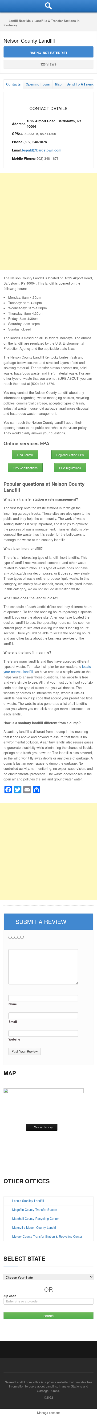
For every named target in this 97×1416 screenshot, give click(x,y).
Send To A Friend (80, 84)
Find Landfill (25, 455)
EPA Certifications (25, 467)
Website (14, 1039)
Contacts (13, 84)
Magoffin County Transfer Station (34, 1209)
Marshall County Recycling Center (35, 1218)
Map (58, 84)
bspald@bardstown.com (41, 150)
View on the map (43, 1127)
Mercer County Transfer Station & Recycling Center (47, 1236)
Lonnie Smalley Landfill (28, 1200)
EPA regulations (70, 467)
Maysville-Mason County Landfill (34, 1227)
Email (12, 1021)
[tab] (13, 83)
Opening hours (38, 84)
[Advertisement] (48, 221)
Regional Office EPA (70, 455)
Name (12, 1004)
